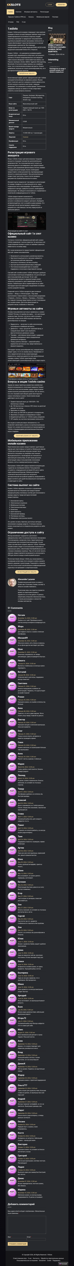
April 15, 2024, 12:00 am (25, 828)
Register (61, 5)
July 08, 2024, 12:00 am (25, 1010)
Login (50, 5)
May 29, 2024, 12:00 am (25, 930)
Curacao (25, 137)
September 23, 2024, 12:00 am (27, 1088)
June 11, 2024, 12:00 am (26, 942)
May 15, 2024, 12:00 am (25, 873)
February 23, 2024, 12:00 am (27, 745)
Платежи (55, 17)
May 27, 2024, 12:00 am (25, 896)
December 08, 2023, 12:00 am (27, 629)
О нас (24, 22)
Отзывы (11, 22)
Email (29, 1237)
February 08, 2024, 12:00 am (27, 711)
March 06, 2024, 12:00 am (26, 767)
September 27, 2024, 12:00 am (27, 1102)
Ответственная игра (20, 1258)
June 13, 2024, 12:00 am (26, 953)
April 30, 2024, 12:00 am (25, 851)
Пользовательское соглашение (27, 1260)
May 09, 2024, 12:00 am (25, 862)
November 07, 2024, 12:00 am (27, 1181)
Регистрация (44, 12)
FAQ (17, 22)
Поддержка (56, 1260)
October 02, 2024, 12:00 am (26, 1124)
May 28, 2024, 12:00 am (25, 919)
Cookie (49, 1260)
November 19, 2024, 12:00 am (27, 1193)
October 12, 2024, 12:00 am (26, 1147)
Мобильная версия (43, 17)
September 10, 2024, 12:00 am (27, 1044)
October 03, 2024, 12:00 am (26, 1136)
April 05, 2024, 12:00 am (25, 803)
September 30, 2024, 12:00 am (27, 1113)
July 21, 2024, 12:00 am (25, 1021)
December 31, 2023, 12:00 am (27, 652)
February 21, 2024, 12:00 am (27, 734)
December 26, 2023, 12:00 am (27, 641)
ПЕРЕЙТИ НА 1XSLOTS (26, 73)
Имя (10, 1237)
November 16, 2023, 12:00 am (27, 618)
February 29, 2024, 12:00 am (27, 757)
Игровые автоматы (30, 12)
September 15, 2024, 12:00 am (27, 1055)
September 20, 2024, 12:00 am (27, 1078)
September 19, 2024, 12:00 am (27, 1067)
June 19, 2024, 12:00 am (26, 987)
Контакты (36, 1258)
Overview (18, 12)
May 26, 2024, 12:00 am (25, 885)
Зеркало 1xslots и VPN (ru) (17, 17)
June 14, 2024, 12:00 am (26, 964)
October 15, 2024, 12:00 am (26, 1158)
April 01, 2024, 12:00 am (25, 792)
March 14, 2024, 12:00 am (26, 778)
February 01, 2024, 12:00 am (27, 686)
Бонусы (31, 17)
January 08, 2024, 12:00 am (27, 675)
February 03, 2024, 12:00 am (27, 700)
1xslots (10, 12)
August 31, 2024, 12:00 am (26, 1032)
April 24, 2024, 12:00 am (25, 839)
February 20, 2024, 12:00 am (27, 722)
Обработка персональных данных (52, 1258)
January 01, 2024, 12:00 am (27, 663)
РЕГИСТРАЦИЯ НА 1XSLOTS (27, 572)
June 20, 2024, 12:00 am (26, 998)
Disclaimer (42, 1260)
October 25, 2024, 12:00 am (26, 1170)
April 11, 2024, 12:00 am (25, 817)
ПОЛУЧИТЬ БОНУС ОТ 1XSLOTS (27, 436)
